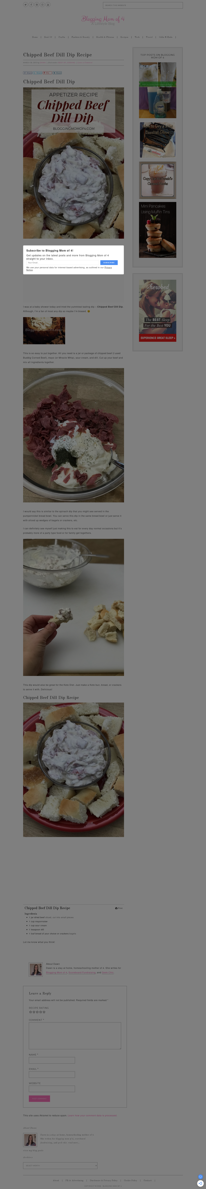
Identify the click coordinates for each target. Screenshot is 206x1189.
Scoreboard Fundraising (82, 972)
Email (34, 1069)
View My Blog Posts (33, 1151)
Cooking (71, 63)
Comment (36, 1020)
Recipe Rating (39, 1008)
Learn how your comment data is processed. (92, 1115)
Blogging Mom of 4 (103, 20)
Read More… (74, 1143)
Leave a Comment (84, 63)
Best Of (62, 63)
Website (35, 1083)
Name (33, 1054)
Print (120, 908)
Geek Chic (108, 972)
